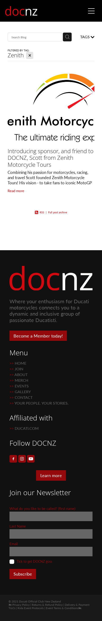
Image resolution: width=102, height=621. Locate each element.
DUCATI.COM (27, 428)
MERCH (21, 380)
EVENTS (22, 385)
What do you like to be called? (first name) (42, 508)
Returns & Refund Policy (47, 604)
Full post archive (57, 212)
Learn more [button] (51, 475)
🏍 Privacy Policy (19, 604)
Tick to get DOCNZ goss (34, 562)
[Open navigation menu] (91, 11)
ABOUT (21, 374)
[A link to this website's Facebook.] (13, 459)
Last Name (17, 526)
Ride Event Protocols (31, 608)
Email (13, 544)
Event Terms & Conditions (62, 608)
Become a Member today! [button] (38, 336)
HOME (20, 363)
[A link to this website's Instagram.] (22, 459)
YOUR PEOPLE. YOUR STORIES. (41, 403)
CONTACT (23, 397)
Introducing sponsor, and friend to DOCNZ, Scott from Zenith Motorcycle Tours (50, 158)
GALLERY (23, 391)
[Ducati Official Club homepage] (45, 11)
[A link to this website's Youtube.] (31, 459)
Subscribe (23, 574)
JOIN (19, 368)
